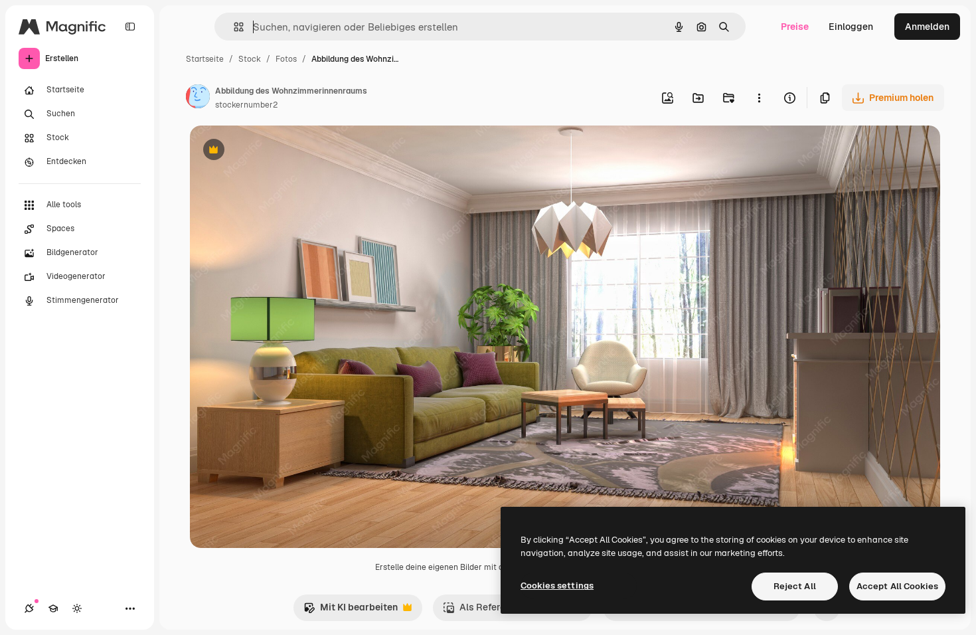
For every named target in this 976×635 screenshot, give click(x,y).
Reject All (794, 586)
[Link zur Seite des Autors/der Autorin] (198, 98)
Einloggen (851, 27)
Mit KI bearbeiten (350, 610)
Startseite (205, 59)
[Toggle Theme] (77, 608)
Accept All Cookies (897, 586)
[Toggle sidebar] (130, 26)
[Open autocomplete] (233, 27)
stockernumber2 (246, 105)
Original (274, 151)
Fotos (286, 59)
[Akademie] (53, 608)
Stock (249, 59)
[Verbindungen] (29, 608)
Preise (795, 27)
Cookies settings (557, 585)
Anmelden (927, 27)
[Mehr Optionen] (759, 97)
